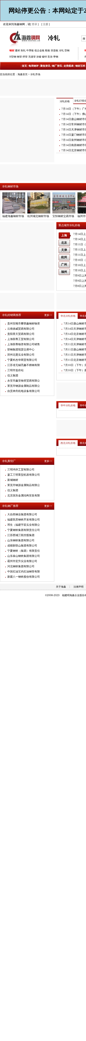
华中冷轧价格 (68, 405)
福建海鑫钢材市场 (13, 216)
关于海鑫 (61, 586)
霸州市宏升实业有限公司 (22, 561)
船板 (47, 50)
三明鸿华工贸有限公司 (20, 469)
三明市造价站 (15, 370)
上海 (64, 235)
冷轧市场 (35, 74)
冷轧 (61, 50)
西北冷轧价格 (68, 443)
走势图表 (69, 65)
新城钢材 (12, 479)
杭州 (64, 257)
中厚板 (30, 50)
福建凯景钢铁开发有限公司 (23, 519)
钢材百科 (80, 65)
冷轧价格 (65, 101)
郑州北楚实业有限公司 (20, 354)
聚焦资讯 (45, 65)
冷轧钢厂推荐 (10, 505)
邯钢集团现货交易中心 (20, 349)
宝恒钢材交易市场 (63, 216)
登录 (34, 24)
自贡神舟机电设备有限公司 (23, 391)
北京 (64, 242)
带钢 (55, 56)
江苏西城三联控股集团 (20, 535)
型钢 (67, 50)
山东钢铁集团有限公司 (20, 540)
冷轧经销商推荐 (11, 315)
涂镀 (38, 56)
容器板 (54, 50)
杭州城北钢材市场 (38, 216)
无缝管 (32, 56)
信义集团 (12, 375)
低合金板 (39, 50)
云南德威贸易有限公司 (20, 328)
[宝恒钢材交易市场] (63, 212)
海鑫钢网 (25, 38)
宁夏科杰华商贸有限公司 (22, 359)
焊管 (25, 56)
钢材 (11, 50)
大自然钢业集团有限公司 (22, 514)
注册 (45, 24)
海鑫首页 (23, 74)
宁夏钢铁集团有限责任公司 (23, 530)
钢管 (19, 56)
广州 (64, 264)
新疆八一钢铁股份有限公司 (23, 576)
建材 (17, 50)
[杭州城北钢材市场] (38, 212)
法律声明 (78, 586)
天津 (64, 250)
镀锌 (44, 56)
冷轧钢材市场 (10, 186)
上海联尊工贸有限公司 (20, 339)
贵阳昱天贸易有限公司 (20, 333)
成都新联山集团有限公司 (22, 545)
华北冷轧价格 (68, 315)
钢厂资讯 (57, 65)
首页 (24, 65)
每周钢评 (34, 65)
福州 (64, 271)
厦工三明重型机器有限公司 (23, 474)
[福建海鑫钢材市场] (13, 212)
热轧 (23, 50)
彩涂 (50, 56)
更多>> (48, 315)
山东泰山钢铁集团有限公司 (23, 555)
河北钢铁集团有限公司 (20, 566)
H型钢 (12, 56)
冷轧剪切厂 (9, 461)
